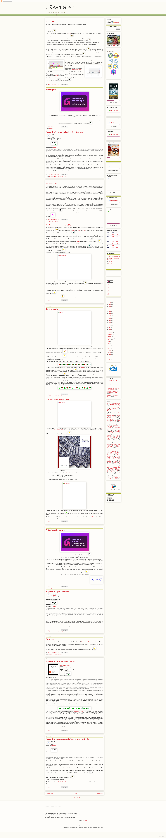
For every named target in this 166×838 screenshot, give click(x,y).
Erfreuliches (56, 221)
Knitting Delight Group (58, 429)
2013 (117, 239)
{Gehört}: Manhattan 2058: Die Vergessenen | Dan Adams (113, 384)
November (110, 334)
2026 (113, 234)
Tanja (99, 281)
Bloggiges (51, 128)
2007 (110, 356)
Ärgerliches (51, 654)
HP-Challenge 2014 (114, 429)
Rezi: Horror (109, 452)
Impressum (75, 15)
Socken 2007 (117, 463)
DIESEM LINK (74, 72)
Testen (118, 472)
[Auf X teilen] (64, 84)
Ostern (117, 439)
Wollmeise (76, 518)
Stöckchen (109, 466)
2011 (117, 243)
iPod (111, 431)
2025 (113, 236)
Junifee (69, 33)
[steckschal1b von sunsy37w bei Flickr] (74, 452)
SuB (59, 15)
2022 (113, 241)
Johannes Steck (49, 697)
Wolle (110, 478)
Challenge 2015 (113, 414)
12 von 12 (109, 403)
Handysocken (109, 426)
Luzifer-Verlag (115, 437)
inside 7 (108, 430)
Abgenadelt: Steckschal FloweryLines (57, 399)
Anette (82, 367)
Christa (64, 287)
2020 (113, 245)
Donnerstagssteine (113, 416)
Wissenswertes (117, 477)
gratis (109, 425)
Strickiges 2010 (113, 468)
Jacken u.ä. (117, 431)
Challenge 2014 (116, 412)
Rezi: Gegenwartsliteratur (113, 450)
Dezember (110, 332)
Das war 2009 (50, 22)
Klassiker (109, 435)
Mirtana (73, 206)
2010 (117, 245)
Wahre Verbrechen (112, 263)
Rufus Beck (53, 745)
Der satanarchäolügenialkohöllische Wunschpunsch (62, 743)
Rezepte (109, 442)
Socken (55, 301)
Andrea (73, 230)
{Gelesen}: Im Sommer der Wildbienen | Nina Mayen (112, 392)
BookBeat (109, 409)
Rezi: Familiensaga (111, 446)
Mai (109, 345)
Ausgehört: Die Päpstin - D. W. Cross (57, 591)
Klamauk (116, 434)
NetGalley (109, 439)
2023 (113, 239)
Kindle (108, 434)
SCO (63, 15)
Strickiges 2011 (110, 469)
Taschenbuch (111, 472)
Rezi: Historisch (65, 631)
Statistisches (52, 86)
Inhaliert (53, 15)
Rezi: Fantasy (65, 788)
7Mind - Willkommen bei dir (114, 256)
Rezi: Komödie (113, 453)
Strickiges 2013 (114, 470)
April (109, 346)
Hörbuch (109, 427)
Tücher (57, 522)
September (110, 337)
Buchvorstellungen (53, 176)
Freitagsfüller (110, 422)
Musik (108, 438)
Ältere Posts (100, 793)
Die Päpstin (53, 595)
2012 (117, 241)
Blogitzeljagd (114, 408)
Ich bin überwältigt (52, 309)
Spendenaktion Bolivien (76, 69)
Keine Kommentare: (55, 84)
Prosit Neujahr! (51, 89)
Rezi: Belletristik (112, 443)
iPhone (118, 430)
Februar (110, 350)
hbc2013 (116, 426)
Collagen (118, 415)
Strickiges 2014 (109, 471)
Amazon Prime (116, 403)
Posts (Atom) (77, 797)
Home (48, 15)
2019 (113, 247)
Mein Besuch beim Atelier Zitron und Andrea (60, 225)
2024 (113, 238)
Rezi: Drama (113, 444)
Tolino (111, 473)
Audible (56, 75)
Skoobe (115, 462)
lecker (117, 436)
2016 (117, 234)
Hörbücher (60, 176)
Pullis (116, 440)
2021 (113, 243)
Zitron (83, 230)
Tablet (119, 471)
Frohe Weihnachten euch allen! (55, 530)
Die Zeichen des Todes (113, 265)
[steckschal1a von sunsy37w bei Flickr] (74, 414)
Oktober (110, 336)
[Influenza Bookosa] (113, 44)
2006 (110, 357)
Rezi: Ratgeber (116, 457)
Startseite (75, 793)
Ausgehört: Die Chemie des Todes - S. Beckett (60, 661)
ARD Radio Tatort (112, 267)
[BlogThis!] (63, 84)
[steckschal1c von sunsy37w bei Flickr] (74, 495)
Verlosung (116, 475)
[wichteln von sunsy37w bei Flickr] (74, 328)
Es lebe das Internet (52, 184)
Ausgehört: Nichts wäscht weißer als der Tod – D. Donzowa (64, 132)
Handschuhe (115, 425)
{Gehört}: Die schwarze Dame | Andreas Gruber (113, 389)
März (109, 348)
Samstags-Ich (117, 461)
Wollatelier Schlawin (70, 472)
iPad (113, 430)
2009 (117, 247)
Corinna (78, 241)
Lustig (108, 437)
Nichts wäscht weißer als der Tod (58, 135)
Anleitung (92, 516)
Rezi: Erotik (116, 445)
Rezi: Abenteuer (116, 442)
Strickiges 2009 (61, 301)
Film (116, 420)
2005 (110, 359)
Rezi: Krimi (64, 176)
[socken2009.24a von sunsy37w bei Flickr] (74, 267)
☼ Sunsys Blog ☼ (61, 7)
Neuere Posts (49, 793)
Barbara (79, 230)
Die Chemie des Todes (65, 665)
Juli (109, 341)
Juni (109, 343)
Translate (117, 22)
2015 (117, 236)
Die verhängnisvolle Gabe (86, 641)
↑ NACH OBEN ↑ (161, 836)
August (109, 339)
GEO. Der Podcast (112, 261)
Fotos (114, 421)
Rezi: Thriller (69, 731)
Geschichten (113, 424)
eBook (109, 418)
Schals (110, 462)
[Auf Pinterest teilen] (67, 84)
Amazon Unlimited (115, 404)
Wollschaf (115, 478)
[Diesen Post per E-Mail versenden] (62, 84)
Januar (109, 352)
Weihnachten (57, 395)
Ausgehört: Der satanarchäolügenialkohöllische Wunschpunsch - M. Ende (68, 739)
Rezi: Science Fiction (113, 458)
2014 (117, 238)
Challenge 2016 (110, 415)
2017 (117, 232)
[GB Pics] (74, 101)
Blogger (85, 820)
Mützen (115, 438)
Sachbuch (109, 461)
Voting (108, 476)
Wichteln (62, 395)
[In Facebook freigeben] (65, 84)
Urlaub (110, 475)
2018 (113, 249)
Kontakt (68, 15)
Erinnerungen (110, 420)
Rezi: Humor (117, 452)
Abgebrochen (50, 639)
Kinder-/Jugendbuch (113, 432)
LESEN (114, 45)
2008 (117, 249)
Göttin (119, 424)
